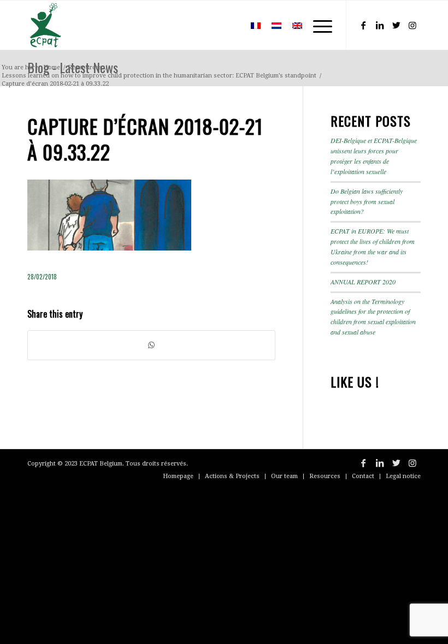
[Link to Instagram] (412, 25)
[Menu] (317, 25)
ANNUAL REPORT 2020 (363, 281)
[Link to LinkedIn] (380, 25)
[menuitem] (229, 25)
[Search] (229, 25)
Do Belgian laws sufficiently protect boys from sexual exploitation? (367, 201)
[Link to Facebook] (363, 25)
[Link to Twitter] (396, 25)
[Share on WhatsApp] (151, 345)
